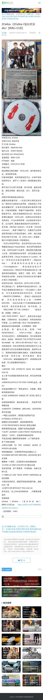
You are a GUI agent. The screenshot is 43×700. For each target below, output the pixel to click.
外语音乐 (32, 32)
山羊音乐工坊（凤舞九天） (25, 14)
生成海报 (7, 569)
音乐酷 (4, 32)
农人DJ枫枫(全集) (8, 14)
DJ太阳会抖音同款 (14, 531)
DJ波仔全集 (10, 529)
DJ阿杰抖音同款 (13, 18)
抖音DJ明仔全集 (11, 16)
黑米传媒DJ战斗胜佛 (24, 16)
